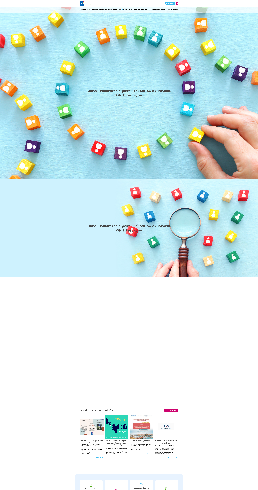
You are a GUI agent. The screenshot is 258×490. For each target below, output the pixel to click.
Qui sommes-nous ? (85, 9)
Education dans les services (139, 9)
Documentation (103, 9)
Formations (126, 9)
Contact (175, 9)
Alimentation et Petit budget (156, 9)
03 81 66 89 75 (90, 5)
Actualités (94, 9)
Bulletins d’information (115, 9)
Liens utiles (169, 9)
